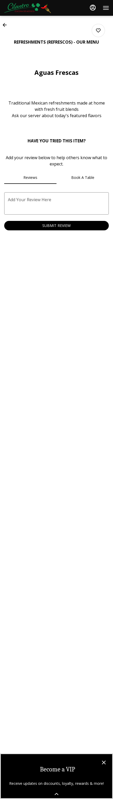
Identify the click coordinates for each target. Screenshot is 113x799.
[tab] (30, 177)
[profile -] (93, 7)
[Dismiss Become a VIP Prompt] (103, 762)
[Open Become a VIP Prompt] (56, 794)
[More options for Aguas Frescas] (98, 30)
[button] (6, 25)
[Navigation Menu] (106, 7)
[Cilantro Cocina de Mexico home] (27, 7)
